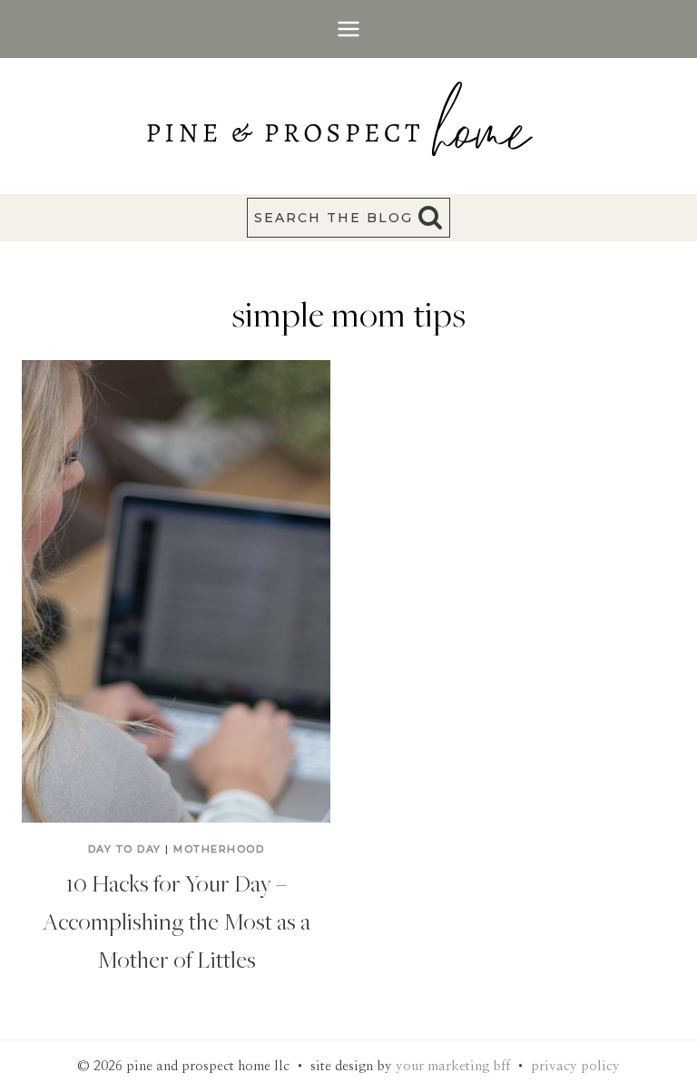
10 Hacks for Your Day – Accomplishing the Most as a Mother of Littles (176, 920)
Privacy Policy (575, 1066)
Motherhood (218, 849)
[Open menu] (349, 28)
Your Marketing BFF (453, 1066)
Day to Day (125, 849)
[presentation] (176, 591)
